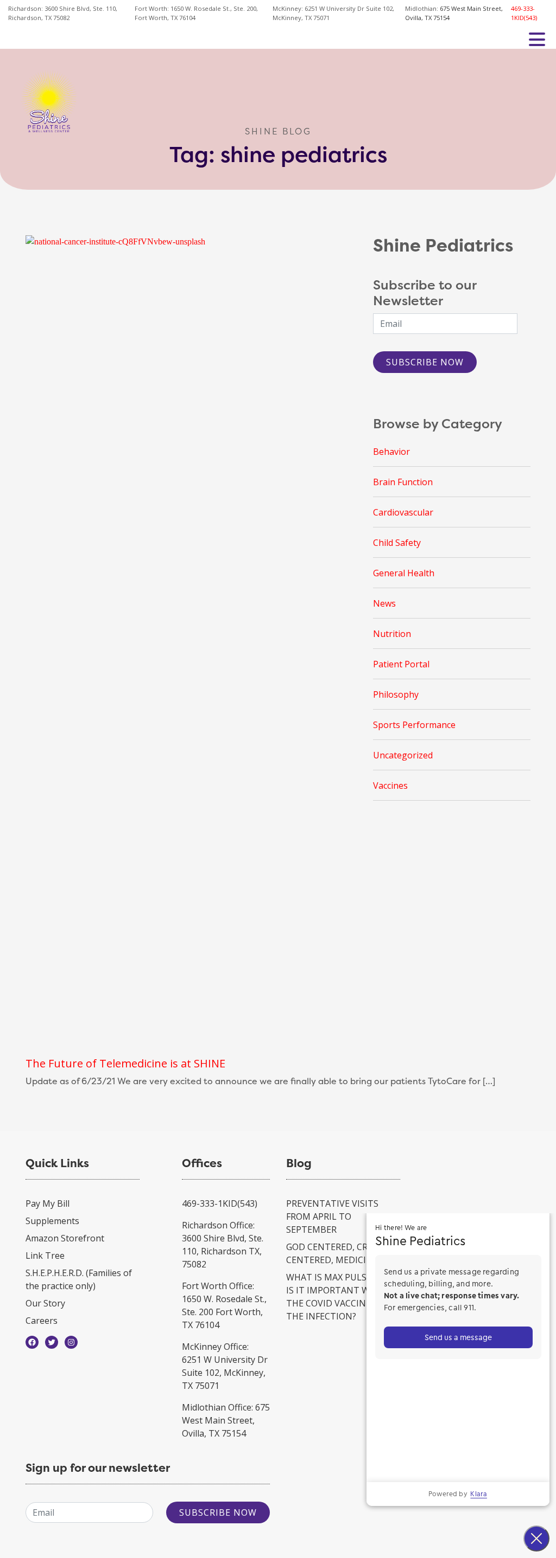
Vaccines (390, 785)
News (384, 603)
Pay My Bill (48, 1203)
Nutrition (392, 634)
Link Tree (45, 1255)
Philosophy (396, 694)
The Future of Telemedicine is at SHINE (125, 1063)
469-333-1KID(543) (524, 13)
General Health (403, 573)
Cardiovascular (403, 512)
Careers (42, 1321)
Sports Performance (414, 725)
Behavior (391, 452)
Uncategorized (403, 755)
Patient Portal (401, 664)
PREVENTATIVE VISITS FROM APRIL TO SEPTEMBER (332, 1216)
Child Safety (397, 543)
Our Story (45, 1303)
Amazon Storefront (65, 1238)
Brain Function (403, 482)
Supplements (52, 1221)
